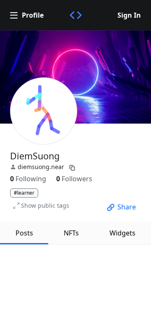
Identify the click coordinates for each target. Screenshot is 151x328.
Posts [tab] (24, 233)
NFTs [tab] (71, 233)
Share (126, 207)
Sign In (129, 15)
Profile (33, 15)
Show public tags (45, 205)
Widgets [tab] (122, 233)
